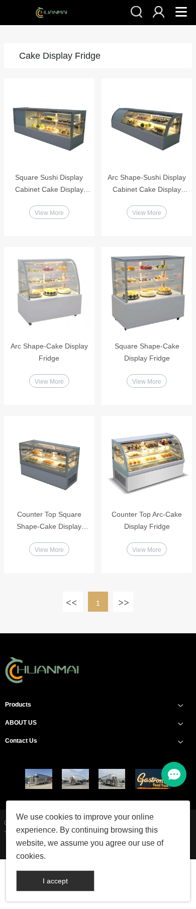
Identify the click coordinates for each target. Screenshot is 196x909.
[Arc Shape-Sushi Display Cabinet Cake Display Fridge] (146, 123)
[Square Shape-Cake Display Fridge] (146, 292)
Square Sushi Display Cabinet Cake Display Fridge (49, 184)
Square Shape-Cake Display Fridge (147, 352)
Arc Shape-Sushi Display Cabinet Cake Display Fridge (147, 184)
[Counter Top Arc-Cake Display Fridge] (146, 461)
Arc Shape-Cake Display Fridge (49, 352)
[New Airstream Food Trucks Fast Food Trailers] (38, 779)
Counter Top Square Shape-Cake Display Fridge (49, 521)
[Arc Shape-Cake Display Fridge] (49, 292)
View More (49, 212)
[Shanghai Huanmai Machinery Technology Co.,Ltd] (42, 685)
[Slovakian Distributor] (153, 779)
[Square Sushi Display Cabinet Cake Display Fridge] (49, 123)
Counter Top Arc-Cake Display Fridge (147, 520)
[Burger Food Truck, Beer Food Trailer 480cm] (75, 779)
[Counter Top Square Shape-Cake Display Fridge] (49, 461)
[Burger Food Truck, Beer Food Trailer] (112, 779)
